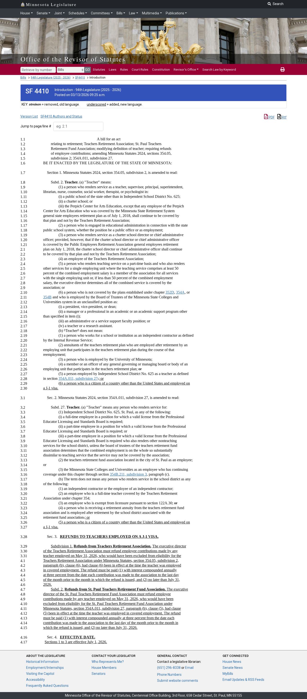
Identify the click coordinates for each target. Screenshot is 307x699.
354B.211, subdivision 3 (128, 474)
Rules (124, 69)
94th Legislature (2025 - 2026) (51, 77)
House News (232, 662)
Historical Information (42, 662)
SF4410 (80, 77)
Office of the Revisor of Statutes (73, 58)
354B (47, 297)
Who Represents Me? (108, 662)
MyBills (228, 674)
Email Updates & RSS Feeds (243, 680)
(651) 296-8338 (169, 668)
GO (87, 70)
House (25, 13)
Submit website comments (177, 680)
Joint (58, 13)
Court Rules (140, 69)
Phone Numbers (169, 674)
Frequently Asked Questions (47, 686)
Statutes (99, 69)
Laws (112, 69)
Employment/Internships (45, 668)
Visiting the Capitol (40, 674)
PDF (271, 117)
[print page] (282, 69)
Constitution (161, 69)
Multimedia (150, 13)
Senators (99, 674)
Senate (42, 13)
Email (189, 668)
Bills (120, 13)
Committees (100, 13)
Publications (175, 13)
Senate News (233, 668)
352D (169, 292)
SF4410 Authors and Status (61, 116)
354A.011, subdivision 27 (78, 378)
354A (180, 292)
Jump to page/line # (35, 126)
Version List (29, 116)
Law (132, 13)
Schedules (76, 13)
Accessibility (35, 680)
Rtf (284, 117)
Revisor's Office (185, 69)
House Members (104, 668)
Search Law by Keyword (219, 69)
